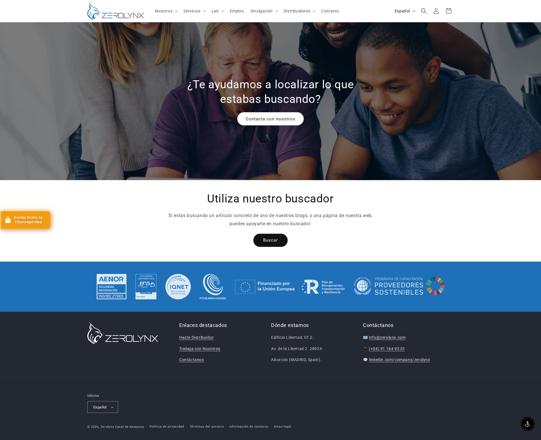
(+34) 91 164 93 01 (387, 348)
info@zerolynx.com (387, 337)
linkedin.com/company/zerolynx (399, 359)
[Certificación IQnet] (178, 286)
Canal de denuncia (129, 427)
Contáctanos (191, 359)
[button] (166, 11)
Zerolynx (107, 427)
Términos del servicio (207, 426)
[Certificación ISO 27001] (112, 286)
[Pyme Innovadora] (213, 286)
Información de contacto (248, 426)
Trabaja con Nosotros (199, 348)
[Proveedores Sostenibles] (399, 287)
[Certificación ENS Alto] (146, 286)
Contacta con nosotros (270, 118)
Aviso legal (282, 426)
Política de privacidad (167, 426)
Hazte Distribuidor (196, 337)
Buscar (270, 240)
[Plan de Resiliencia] (290, 287)
